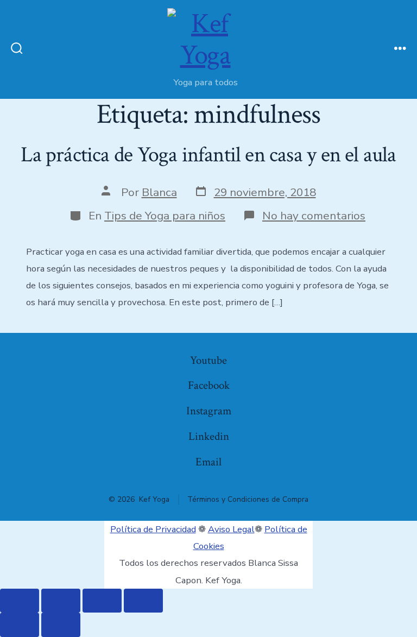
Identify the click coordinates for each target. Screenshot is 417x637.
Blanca (159, 192)
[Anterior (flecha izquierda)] (19, 625)
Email (208, 462)
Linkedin (208, 436)
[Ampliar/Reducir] (19, 601)
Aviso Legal (231, 529)
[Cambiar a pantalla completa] (60, 601)
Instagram (208, 410)
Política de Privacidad (153, 529)
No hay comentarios (313, 215)
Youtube (208, 360)
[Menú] (400, 49)
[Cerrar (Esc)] (143, 601)
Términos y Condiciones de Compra (247, 499)
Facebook (209, 385)
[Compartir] (102, 601)
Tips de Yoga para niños (164, 215)
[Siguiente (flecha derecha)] (60, 625)
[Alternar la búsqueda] (16, 49)
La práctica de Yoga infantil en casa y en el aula (208, 155)
